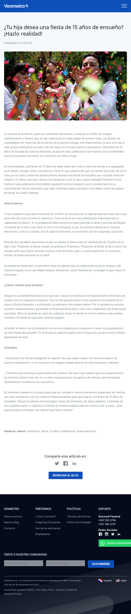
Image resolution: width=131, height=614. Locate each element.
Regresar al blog (65, 475)
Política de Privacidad (79, 522)
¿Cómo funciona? (45, 516)
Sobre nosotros (13, 516)
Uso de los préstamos (48, 528)
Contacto (9, 528)
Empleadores (42, 534)
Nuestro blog (11, 522)
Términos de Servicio (79, 516)
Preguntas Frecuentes (48, 522)
